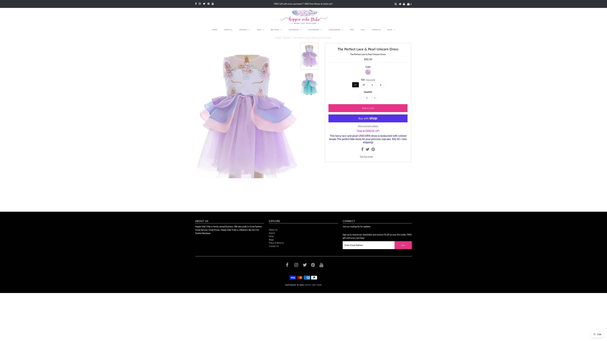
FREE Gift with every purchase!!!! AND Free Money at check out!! (303, 4)
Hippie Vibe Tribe (313, 285)
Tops (259, 30)
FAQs (271, 236)
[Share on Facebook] (362, 150)
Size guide (370, 79)
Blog (390, 30)
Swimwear (294, 30)
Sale (363, 30)
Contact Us (274, 246)
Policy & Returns (276, 243)
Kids (352, 30)
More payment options (368, 126)
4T (364, 85)
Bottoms (275, 30)
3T (355, 85)
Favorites (376, 30)
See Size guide (366, 156)
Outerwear (313, 30)
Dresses (243, 30)
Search (272, 233)
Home (214, 30)
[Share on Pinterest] (373, 150)
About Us (273, 229)
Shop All (228, 30)
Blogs (271, 239)
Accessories (334, 30)
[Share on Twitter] (367, 150)
